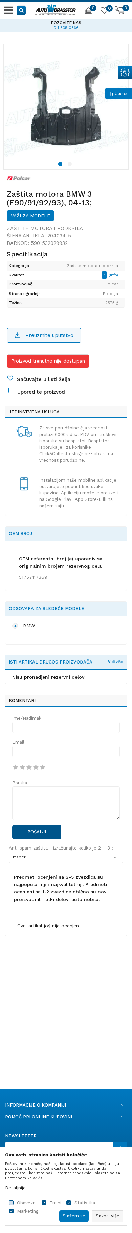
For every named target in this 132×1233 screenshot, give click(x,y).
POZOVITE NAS (66, 22)
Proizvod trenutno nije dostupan (48, 361)
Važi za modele (30, 215)
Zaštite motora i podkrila (45, 228)
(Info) (113, 275)
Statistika (84, 1202)
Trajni (55, 1202)
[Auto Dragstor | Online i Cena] (55, 8)
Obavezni (27, 1202)
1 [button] (61, 165)
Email (18, 742)
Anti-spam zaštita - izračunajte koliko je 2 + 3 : (61, 848)
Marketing (27, 1211)
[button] (21, 10)
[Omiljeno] (104, 11)
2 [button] (70, 165)
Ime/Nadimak (26, 718)
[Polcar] (19, 178)
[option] (66, 24)
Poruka (19, 782)
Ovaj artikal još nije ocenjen (48, 925)
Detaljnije (15, 1187)
